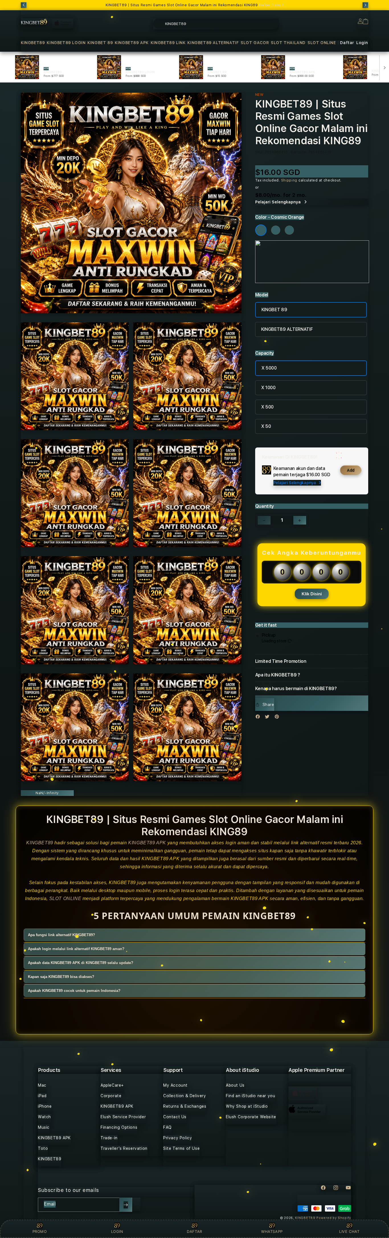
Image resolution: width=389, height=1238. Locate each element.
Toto (43, 1148)
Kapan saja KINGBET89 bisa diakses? (61, 977)
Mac (42, 1085)
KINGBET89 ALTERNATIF (213, 42)
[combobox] (216, 23)
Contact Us (175, 1117)
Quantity (264, 506)
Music (44, 1127)
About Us (235, 1085)
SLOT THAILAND (288, 42)
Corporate (111, 1095)
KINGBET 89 (100, 42)
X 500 (267, 407)
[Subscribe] (125, 1205)
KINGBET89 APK (132, 42)
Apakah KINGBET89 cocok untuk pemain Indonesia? (74, 991)
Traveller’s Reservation (124, 1148)
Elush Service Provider (123, 1117)
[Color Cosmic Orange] (261, 230)
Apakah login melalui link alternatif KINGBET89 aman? (76, 949)
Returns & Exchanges (184, 1106)
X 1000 (268, 387)
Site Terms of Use (181, 1148)
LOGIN (117, 1231)
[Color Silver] (289, 230)
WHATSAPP (272, 1231)
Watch (44, 1117)
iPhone (45, 1106)
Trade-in (109, 1138)
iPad (42, 1095)
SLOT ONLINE (322, 42)
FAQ (167, 1127)
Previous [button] (23, 5)
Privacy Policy (177, 1138)
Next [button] (365, 5)
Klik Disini (312, 593)
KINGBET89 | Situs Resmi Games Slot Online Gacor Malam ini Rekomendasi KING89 (194, 5)
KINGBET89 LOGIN (66, 42)
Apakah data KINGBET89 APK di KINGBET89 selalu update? (80, 963)
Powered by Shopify (333, 1218)
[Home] (34, 21)
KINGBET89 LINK (168, 42)
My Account (175, 1085)
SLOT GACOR (255, 42)
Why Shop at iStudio (247, 1106)
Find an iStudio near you (250, 1095)
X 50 (266, 426)
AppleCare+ (112, 1085)
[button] (33, 42)
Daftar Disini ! (271, 5)
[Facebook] (259, 718)
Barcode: (299, 152)
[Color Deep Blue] (275, 230)
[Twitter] (269, 718)
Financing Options (119, 1127)
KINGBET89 (33, 42)
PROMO (39, 1231)
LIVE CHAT (349, 1231)
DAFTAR (194, 1231)
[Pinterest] (278, 718)
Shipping (289, 180)
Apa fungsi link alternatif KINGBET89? (61, 935)
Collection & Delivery (184, 1095)
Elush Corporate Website (251, 1117)
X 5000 (269, 368)
